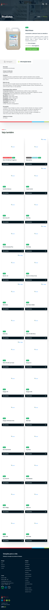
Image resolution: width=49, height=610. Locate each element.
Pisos (26, 585)
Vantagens (9, 62)
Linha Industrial (27, 582)
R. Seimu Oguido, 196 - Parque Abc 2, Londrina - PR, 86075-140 (7, 583)
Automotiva (27, 572)
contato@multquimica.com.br (6, 581)
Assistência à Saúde (28, 570)
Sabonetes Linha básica (28, 589)
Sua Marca (3, 566)
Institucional (27, 578)
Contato (2, 568)
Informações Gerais (25, 62)
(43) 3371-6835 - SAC (4, 579)
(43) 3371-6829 (3, 577)
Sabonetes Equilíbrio (28, 587)
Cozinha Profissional (28, 574)
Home (39, 16)
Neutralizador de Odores (28, 584)
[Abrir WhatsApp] (46, 607)
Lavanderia (26, 580)
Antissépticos (27, 566)
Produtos (45, 16)
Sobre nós (3, 564)
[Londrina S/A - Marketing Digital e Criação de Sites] (3, 607)
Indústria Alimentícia (28, 576)
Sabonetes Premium (28, 591)
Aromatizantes (27, 568)
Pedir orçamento (33, 49)
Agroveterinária (27, 564)
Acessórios (26, 562)
